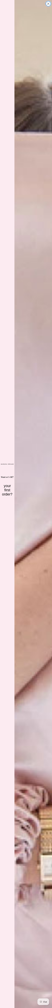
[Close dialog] (48, 3)
